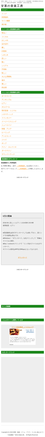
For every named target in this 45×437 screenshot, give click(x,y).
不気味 (4, 69)
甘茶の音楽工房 (12, 5)
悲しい (4, 58)
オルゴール (6, 107)
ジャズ (4, 140)
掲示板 (4, 24)
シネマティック (7, 114)
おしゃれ (5, 40)
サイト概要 (6, 21)
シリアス (5, 66)
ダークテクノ (6, 150)
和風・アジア (6, 129)
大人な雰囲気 (6, 76)
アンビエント (6, 136)
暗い (3, 62)
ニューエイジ (6, 125)
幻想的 (4, 51)
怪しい (4, 73)
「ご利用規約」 (21, 166)
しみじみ (5, 55)
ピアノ (4, 103)
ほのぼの (5, 44)
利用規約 (5, 17)
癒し (3, 47)
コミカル (5, 37)
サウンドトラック (8, 154)
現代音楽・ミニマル (9, 110)
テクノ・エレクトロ (9, 147)
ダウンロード (22, 257)
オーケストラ (6, 96)
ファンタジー (6, 118)
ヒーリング (6, 132)
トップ (4, 13)
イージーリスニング (9, 121)
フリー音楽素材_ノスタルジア (22, 327)
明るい (4, 33)
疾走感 (4, 87)
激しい (4, 84)
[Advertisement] (22, 194)
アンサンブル (6, 100)
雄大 (3, 80)
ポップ (4, 143)
